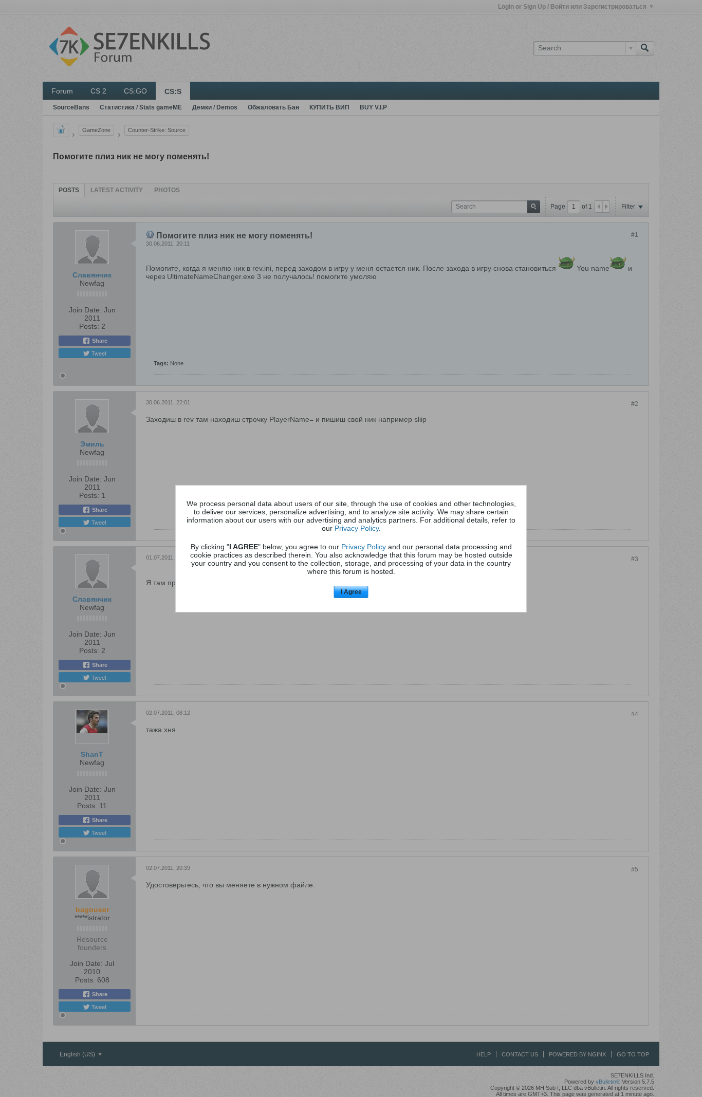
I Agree (351, 592)
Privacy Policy (357, 528)
